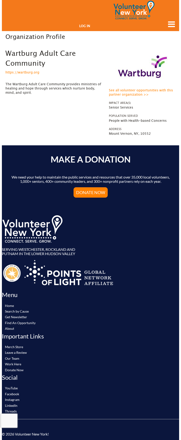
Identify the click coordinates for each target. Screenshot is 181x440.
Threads (11, 411)
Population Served (123, 115)
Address (115, 129)
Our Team (12, 358)
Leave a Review (16, 352)
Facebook (12, 394)
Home (9, 306)
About (9, 328)
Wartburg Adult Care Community (40, 58)
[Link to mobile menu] (170, 24)
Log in (84, 26)
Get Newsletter (16, 317)
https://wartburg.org (22, 72)
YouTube (11, 388)
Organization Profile (35, 37)
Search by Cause (17, 311)
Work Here (13, 364)
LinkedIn (11, 405)
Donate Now (90, 192)
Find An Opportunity (20, 323)
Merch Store (14, 347)
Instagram (12, 400)
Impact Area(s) (120, 103)
